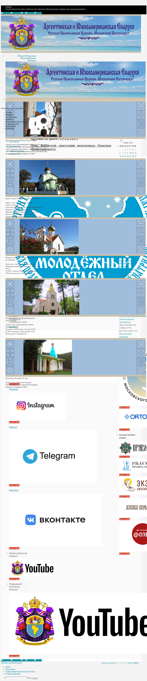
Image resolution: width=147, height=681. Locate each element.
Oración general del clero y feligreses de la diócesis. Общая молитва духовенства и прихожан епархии (45, 9)
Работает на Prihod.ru (109, 663)
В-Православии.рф (13, 673)
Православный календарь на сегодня (20, 671)
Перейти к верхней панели (11, 662)
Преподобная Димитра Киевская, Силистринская (132, 319)
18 (133, 156)
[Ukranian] (32, 60)
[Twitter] (38, 13)
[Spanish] (32, 58)
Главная (8, 7)
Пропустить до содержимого (12, 108)
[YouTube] (29, 13)
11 (133, 153)
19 (135, 156)
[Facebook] (6, 13)
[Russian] (24, 58)
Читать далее (14, 422)
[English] (21, 56)
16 (128, 156)
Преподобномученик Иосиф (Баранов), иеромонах (129, 272)
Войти (136, 663)
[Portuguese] (30, 56)
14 (123, 156)
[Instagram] (16, 13)
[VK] (23, 13)
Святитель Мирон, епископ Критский (127, 260)
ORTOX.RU (130, 663)
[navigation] (73, 672)
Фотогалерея (14, 141)
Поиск (29, 678)
